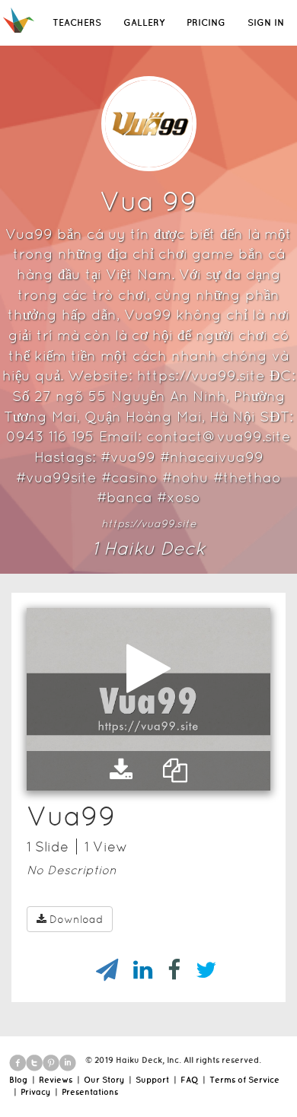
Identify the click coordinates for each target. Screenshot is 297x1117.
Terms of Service (244, 1079)
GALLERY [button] (143, 22)
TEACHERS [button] (77, 22)
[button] (121, 771)
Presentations (90, 1091)
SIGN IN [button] (266, 22)
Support (152, 1079)
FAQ (189, 1079)
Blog (18, 1079)
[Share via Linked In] (135, 970)
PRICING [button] (206, 22)
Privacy (35, 1091)
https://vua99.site (148, 523)
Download (76, 919)
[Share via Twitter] (198, 970)
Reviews (55, 1079)
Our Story (104, 1079)
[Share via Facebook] (166, 970)
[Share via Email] (99, 970)
